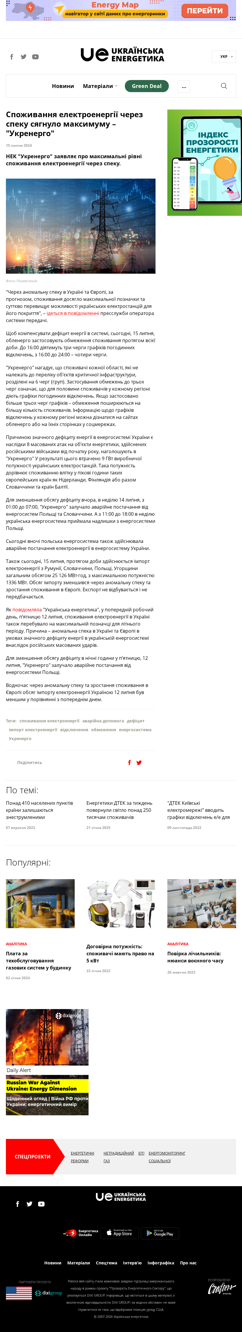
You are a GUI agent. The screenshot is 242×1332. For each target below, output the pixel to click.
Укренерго (20, 738)
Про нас (188, 1263)
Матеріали (98, 85)
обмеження (103, 729)
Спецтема (106, 1263)
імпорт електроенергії (33, 729)
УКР (224, 56)
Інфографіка (161, 1263)
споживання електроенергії (49, 721)
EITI (141, 1153)
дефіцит (136, 721)
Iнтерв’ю (132, 1263)
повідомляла (27, 609)
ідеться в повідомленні (73, 313)
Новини (63, 85)
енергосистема (135, 729)
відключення (74, 729)
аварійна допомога (103, 721)
